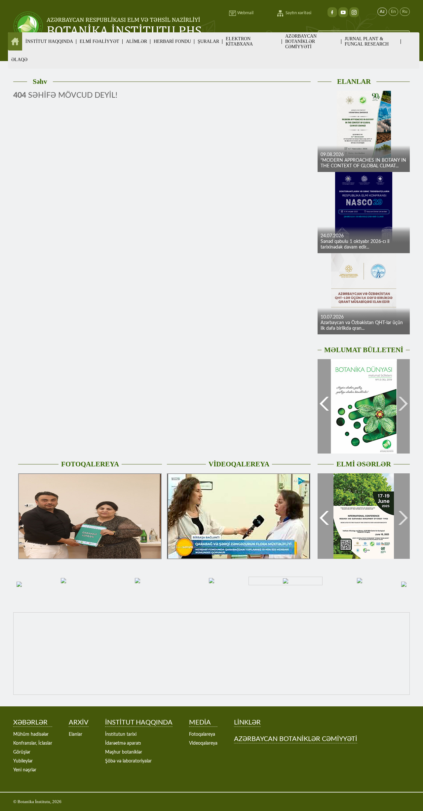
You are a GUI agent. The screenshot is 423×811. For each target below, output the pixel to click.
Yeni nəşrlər (24, 770)
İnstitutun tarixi (120, 734)
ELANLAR (354, 81)
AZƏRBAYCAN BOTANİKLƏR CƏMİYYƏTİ (301, 41)
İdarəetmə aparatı (123, 743)
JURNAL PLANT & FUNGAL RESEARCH (367, 41)
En (393, 11)
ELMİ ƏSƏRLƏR (363, 464)
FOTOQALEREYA (90, 464)
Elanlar (75, 734)
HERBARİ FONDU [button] (172, 41)
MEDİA (200, 722)
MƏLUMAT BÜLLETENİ (363, 350)
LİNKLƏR (247, 722)
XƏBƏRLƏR (30, 722)
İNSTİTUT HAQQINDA (139, 722)
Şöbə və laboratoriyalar (128, 761)
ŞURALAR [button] (208, 41)
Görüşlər (21, 752)
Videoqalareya (203, 743)
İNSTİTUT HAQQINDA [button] (49, 41)
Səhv (40, 81)
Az (382, 11)
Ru (404, 11)
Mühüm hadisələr (31, 734)
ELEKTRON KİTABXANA (239, 41)
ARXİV (79, 722)
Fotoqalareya (202, 734)
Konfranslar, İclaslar (32, 743)
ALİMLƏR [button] (136, 41)
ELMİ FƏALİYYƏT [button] (99, 41)
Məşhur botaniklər (123, 752)
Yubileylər (23, 761)
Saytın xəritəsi (298, 13)
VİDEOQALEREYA (239, 464)
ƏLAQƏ (19, 59)
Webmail (245, 13)
